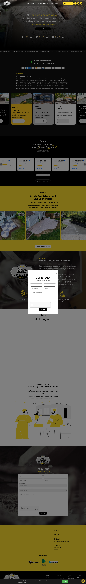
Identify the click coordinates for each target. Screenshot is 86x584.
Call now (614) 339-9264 (69, 3)
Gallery (51, 3)
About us (45, 3)
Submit (43, 309)
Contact (56, 3)
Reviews (39, 3)
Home (28, 3)
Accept (65, 581)
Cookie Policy (23, 582)
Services (33, 3)
